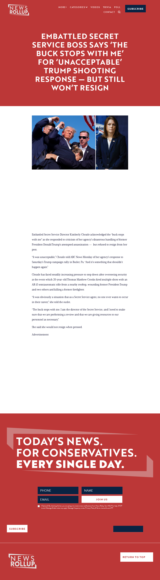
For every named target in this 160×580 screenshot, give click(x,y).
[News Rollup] (18, 9)
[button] (79, 7)
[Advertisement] (80, 201)
